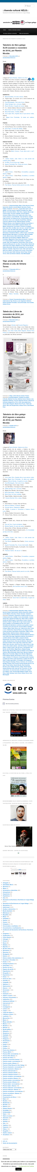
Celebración (10, 630)
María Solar (8, 110)
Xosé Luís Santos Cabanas (13, 253)
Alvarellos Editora (11, 212)
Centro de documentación (10, 1143)
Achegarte (5, 883)
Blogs (11, 396)
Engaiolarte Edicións (8, 400)
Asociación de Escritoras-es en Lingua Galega (15, 903)
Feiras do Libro (7, 978)
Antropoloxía (6, 892)
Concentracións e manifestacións (12, 928)
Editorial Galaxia (15, 634)
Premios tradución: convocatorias (12, 1087)
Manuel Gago (6, 650)
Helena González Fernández (10, 302)
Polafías (5, 1046)
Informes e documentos (9, 997)
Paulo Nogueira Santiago (9, 662)
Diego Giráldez (6, 633)
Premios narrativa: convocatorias (12, 1076)
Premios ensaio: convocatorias (11, 1061)
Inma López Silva (9, 113)
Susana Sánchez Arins (12, 498)
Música (9, 614)
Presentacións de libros (9, 1097)
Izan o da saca (10, 644)
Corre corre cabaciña (14, 220)
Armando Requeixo (13, 397)
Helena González (13, 294)
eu (8, 332)
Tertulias (5, 1121)
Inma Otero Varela (12, 330)
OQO (8, 242)
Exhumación (10, 226)
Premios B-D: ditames (9, 1055)
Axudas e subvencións (9, 909)
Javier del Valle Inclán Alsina (14, 229)
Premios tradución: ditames (10, 1089)
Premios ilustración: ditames (11, 1069)
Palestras (5, 1037)
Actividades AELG (8, 884)
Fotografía (5, 982)
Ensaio (9, 612)
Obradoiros (6, 1033)
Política (5, 208)
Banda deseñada (14, 205)
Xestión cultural (7, 1133)
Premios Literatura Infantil (10, 1072)
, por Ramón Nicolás (14, 418)
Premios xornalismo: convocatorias (13, 1091)
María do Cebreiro (9, 505)
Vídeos (5, 1129)
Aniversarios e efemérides (10, 890)
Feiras (4, 977)
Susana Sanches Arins (8, 668)
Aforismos (6, 886)
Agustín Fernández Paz (11, 164)
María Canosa (15, 151)
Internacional (6, 1003)
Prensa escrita (7, 1095)
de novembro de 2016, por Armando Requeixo (13, 314)
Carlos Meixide (15, 216)
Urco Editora (6, 671)
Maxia (4, 1020)
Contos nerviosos (7, 631)
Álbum (4, 888)
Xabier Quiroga (9, 104)
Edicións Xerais (12, 221)
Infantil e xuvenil (13, 207)
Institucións (6, 999)
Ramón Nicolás (13, 78)
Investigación (6, 1007)
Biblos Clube (11, 628)
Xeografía (5, 1131)
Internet (5, 1005)
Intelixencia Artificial (8, 1001)
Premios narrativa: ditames (10, 1078)
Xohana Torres (6, 304)
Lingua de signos (7, 1012)
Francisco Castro (9, 550)
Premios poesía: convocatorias (11, 1080)
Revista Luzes (6, 666)
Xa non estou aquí (7, 252)
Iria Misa (7, 162)
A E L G (5, 1141)
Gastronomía (14, 612)
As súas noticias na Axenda (10, 33)
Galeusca (5, 984)
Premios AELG (7, 1052)
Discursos (5, 952)
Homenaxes (6, 990)
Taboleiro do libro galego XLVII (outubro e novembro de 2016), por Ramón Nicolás (15, 49)
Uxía (11, 671)
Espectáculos (6, 971)
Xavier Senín (15, 597)
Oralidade (5, 1035)
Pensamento (6, 1040)
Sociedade (6, 1110)
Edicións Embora (15, 633)
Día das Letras (7, 948)
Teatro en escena (7, 1116)
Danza (4, 943)
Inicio (4, 30)
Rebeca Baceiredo (7, 247)
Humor (5, 992)
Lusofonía (5, 1016)
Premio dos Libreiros (9, 1050)
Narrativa (13, 614)
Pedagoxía (6, 1039)
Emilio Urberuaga (9, 636)
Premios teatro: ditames (9, 1086)
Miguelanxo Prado (13, 239)
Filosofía (5, 980)
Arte (4, 898)
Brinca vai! (15, 215)
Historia (5, 988)
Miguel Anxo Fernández (12, 117)
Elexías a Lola (11, 223)
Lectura (5, 1009)
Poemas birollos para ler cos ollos (11, 244)
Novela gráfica (7, 1029)
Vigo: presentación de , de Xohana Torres (14, 263)
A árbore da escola (7, 617)
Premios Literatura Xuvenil (10, 1074)
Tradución (9, 208)
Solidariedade (7, 1112)
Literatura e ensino (8, 1014)
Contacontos (6, 935)
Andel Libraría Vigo (7, 301)
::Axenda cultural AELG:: (15, 10)
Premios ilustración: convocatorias (12, 1067)
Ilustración (5, 207)
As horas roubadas (15, 213)
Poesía (11, 299)
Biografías (5, 915)
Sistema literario (7, 1108)
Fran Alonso (8, 185)
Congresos (6, 933)
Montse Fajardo (9, 526)
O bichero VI (9, 657)
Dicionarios (6, 950)
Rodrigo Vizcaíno (15, 666)
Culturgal (5, 939)
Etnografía (6, 973)
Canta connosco (7, 216)
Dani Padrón (15, 631)
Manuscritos (6, 1018)
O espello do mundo (8, 658)
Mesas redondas (7, 1022)
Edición (5, 956)
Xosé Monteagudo (9, 102)
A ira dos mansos (11, 210)
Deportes (5, 946)
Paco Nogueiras (14, 242)
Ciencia (5, 920)
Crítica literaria (7, 937)
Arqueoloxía (6, 894)
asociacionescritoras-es (9, 57)
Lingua (5, 1010)
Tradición (5, 1125)
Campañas (6, 918)
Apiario (10, 622)
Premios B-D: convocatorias (10, 1054)
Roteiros (5, 1106)
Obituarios (6, 1031)
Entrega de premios (8, 963)
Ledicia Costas (9, 158)
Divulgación (6, 954)
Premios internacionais (9, 1071)
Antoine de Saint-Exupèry (9, 620)
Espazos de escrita (8, 969)
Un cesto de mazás (14, 670)
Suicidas (10, 249)
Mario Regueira (10, 404)
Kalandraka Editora (14, 233)
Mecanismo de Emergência (10, 237)
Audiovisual (6, 907)
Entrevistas (6, 965)
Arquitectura (6, 896)
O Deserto (15, 657)
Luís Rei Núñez (10, 649)
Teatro (4, 1114)
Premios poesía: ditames (10, 1082)
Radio (4, 1099)
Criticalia (5, 399)
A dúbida (15, 617)
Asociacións (6, 905)
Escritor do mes (7, 967)
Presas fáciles (9, 665)
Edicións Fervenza (12, 399)
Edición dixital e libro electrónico (12, 958)
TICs (4, 1123)
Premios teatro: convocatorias (11, 1084)
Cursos (5, 941)
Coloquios (6, 924)
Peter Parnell (15, 663)
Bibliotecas (6, 913)
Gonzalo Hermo (9, 507)
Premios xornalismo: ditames (11, 1093)
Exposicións (6, 975)
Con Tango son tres (15, 218)
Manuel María (13, 650)
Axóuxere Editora (7, 215)
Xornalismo (6, 1134)
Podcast (5, 1042)
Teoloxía (5, 1119)
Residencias (6, 1102)
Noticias (5, 1027)
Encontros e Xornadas (9, 960)
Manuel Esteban (9, 96)
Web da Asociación (24, 33)
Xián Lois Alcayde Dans (13, 405)
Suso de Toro (8, 524)
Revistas (5, 1104)
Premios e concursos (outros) (11, 1059)
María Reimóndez (9, 111)
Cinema (5, 922)
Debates (5, 945)
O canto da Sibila (8, 241)
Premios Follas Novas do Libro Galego (13, 1065)
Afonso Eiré (6, 618)
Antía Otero (8, 128)
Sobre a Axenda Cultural (14, 30)
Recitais (5, 1101)
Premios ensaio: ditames (10, 1063)
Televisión (5, 1118)
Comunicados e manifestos (10, 926)
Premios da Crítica (8, 1057)
